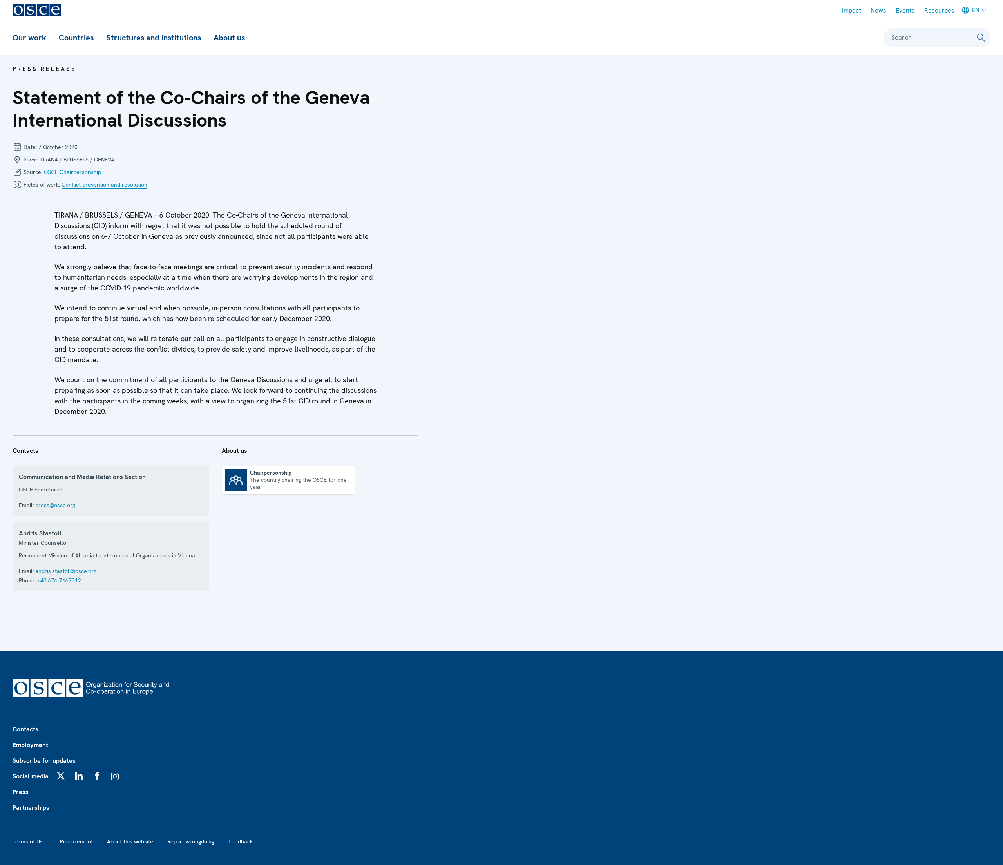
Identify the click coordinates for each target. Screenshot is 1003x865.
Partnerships (31, 807)
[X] (61, 776)
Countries (76, 38)
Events (905, 10)
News (878, 10)
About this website (130, 841)
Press (21, 792)
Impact (851, 10)
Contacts (25, 729)
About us (229, 38)
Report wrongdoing (190, 841)
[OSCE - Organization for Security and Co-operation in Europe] (37, 10)
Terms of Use (29, 841)
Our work (29, 38)
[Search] (981, 37)
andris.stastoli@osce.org (65, 571)
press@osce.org (55, 505)
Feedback (240, 841)
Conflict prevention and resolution (104, 184)
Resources (939, 10)
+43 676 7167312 (59, 580)
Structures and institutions (153, 38)
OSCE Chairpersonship (72, 172)
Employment (30, 745)
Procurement (76, 841)
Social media (31, 776)
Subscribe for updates (44, 760)
